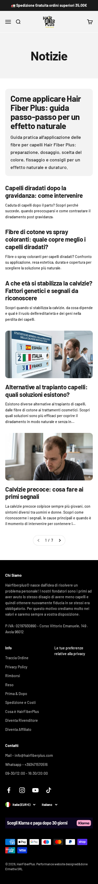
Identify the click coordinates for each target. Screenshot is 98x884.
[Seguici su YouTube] (35, 790)
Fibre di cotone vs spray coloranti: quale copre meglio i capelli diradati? (45, 239)
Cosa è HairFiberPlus (22, 711)
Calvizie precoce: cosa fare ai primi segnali (44, 492)
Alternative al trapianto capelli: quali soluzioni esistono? (46, 390)
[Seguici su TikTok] (48, 790)
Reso (9, 685)
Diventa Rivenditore (21, 720)
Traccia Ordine (16, 658)
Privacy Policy (16, 667)
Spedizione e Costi (20, 702)
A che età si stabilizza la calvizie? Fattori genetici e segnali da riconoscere (49, 290)
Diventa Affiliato (18, 729)
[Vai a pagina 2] (59, 540)
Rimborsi (12, 676)
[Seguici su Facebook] (8, 790)
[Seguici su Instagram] (22, 790)
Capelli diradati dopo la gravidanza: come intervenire (44, 191)
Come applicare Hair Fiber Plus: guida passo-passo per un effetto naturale (45, 112)
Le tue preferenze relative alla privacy (69, 651)
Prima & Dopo (16, 693)
